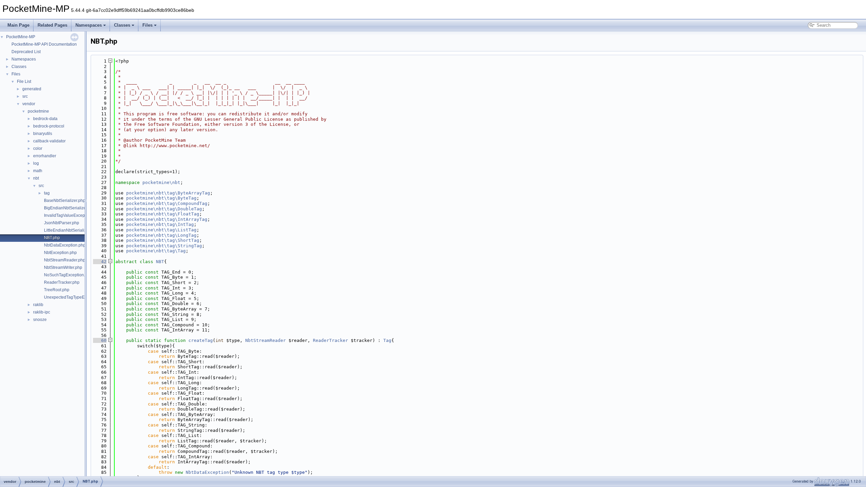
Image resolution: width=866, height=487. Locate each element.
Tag (387, 340)
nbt (36, 178)
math (37, 170)
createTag (200, 340)
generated (31, 89)
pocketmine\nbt (161, 182)
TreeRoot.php (56, 289)
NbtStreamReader (265, 340)
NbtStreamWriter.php (63, 267)
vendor (28, 103)
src (25, 96)
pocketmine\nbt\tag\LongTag (161, 235)
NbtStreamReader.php (64, 260)
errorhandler (44, 156)
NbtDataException (207, 472)
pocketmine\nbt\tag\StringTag (164, 245)
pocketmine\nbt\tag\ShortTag (162, 240)
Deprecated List (26, 51)
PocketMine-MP (20, 36)
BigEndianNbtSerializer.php (69, 208)
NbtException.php (60, 252)
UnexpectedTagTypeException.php (76, 297)
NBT (160, 261)
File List (24, 81)
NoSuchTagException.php (68, 275)
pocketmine (38, 111)
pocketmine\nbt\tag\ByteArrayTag (168, 192)
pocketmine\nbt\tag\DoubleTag (164, 208)
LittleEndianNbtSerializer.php (71, 230)
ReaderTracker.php (61, 282)
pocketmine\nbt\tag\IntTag (160, 224)
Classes (122, 25)
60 (100, 340)
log (36, 163)
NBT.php (52, 237)
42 (100, 261)
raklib (38, 304)
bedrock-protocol (48, 126)
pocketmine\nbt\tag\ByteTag (161, 198)
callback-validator (49, 141)
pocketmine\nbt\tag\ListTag (161, 229)
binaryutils (42, 133)
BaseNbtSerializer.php (64, 200)
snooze (40, 319)
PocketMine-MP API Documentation (44, 44)
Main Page (18, 25)
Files (147, 25)
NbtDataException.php (65, 245)
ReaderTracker (330, 340)
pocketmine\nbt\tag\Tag (156, 250)
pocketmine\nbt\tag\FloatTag (162, 213)
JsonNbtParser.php (61, 223)
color (37, 148)
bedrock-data (45, 118)
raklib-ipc (41, 312)
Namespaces (88, 25)
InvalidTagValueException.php (72, 215)
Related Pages (52, 25)
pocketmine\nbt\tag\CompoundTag (166, 203)
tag (47, 193)
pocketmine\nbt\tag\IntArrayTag (166, 219)
